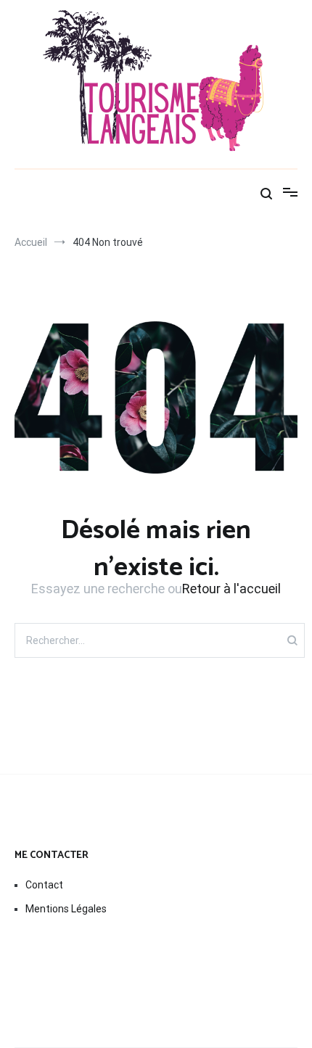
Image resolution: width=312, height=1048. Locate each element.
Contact (44, 885)
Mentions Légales (66, 909)
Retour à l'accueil (231, 588)
